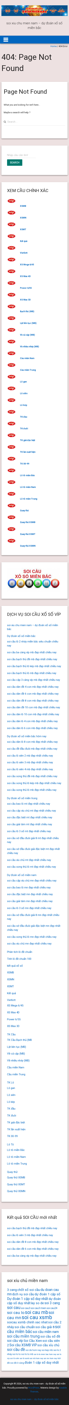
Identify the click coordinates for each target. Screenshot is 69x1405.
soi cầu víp (15, 1341)
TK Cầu (11, 1034)
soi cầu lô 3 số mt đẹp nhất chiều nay (29, 831)
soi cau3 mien (38, 1308)
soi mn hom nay (50, 1358)
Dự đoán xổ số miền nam (21, 875)
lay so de (37, 1303)
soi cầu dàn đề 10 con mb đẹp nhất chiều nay (33, 707)
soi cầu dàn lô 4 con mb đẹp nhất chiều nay (32, 721)
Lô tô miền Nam (28, 487)
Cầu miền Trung (28, 370)
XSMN (23, 218)
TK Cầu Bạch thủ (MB (19, 1040)
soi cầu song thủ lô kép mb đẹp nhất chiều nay (34, 783)
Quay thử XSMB (27, 522)
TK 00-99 (24, 463)
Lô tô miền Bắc (27, 475)
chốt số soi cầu (28, 1290)
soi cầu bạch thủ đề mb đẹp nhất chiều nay (32, 659)
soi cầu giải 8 (44, 1327)
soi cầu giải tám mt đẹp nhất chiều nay (29, 824)
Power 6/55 (26, 288)
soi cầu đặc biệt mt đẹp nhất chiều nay (29, 817)
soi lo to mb (27, 1354)
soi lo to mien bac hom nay (45, 1354)
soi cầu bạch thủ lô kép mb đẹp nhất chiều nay (34, 666)
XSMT (23, 229)
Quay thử (24, 510)
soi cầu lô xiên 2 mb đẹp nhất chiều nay (30, 755)
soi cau (14, 1307)
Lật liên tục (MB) (28, 323)
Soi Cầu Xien (33, 1341)
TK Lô (10, 1082)
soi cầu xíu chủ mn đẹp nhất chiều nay (29, 943)
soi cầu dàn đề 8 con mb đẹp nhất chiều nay (33, 700)
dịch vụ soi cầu (23, 1294)
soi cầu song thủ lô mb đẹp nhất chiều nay (31, 789)
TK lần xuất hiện (27, 452)
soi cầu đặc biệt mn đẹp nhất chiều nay (30, 894)
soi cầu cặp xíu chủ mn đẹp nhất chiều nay (31, 880)
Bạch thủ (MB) (27, 311)
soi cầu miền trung (23, 1336)
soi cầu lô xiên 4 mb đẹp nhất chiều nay (30, 769)
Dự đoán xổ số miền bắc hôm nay (26, 736)
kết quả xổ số (15, 965)
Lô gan (23, 381)
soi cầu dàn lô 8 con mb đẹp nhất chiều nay (32, 741)
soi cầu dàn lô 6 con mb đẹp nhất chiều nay (32, 728)
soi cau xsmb (37, 1317)
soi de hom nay (33, 1350)
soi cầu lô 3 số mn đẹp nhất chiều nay (29, 908)
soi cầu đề (16, 1349)
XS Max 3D (25, 299)
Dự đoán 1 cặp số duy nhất (27, 1299)
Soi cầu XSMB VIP (23, 1345)
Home (53, 46)
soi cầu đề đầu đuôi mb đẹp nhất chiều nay (32, 748)
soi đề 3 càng (17, 1363)
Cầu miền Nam (27, 358)
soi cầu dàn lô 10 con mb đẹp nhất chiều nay (33, 714)
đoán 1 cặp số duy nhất (42, 1363)
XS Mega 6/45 (27, 264)
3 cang (12, 1290)
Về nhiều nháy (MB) (29, 346)
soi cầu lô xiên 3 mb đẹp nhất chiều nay (30, 762)
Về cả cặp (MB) (27, 335)
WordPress (33, 1387)
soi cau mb (36, 1312)
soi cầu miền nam (46, 1332)
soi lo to (16, 1354)
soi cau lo (15, 1312)
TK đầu (23, 417)
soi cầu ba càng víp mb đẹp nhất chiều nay (31, 652)
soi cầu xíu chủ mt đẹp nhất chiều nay (29, 860)
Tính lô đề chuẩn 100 (19, 958)
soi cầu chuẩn (25, 1327)
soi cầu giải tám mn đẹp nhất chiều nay (30, 901)
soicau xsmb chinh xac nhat (27, 1322)
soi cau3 (25, 1308)
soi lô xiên (14, 1358)
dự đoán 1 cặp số (47, 1294)
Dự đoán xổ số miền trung (22, 798)
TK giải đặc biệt (27, 440)
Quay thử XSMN (28, 546)
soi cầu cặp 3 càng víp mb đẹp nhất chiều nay (33, 679)
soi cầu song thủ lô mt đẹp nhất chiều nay (31, 866)
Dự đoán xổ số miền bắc (21, 636)
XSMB (23, 206)
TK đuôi (24, 428)
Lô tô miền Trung (28, 499)
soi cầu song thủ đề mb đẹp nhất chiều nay (32, 776)
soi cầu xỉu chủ (48, 1345)
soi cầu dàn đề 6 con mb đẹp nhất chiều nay (33, 693)
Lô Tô (10, 1144)
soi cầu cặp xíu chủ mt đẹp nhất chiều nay (31, 810)
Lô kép (23, 405)
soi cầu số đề (50, 1336)
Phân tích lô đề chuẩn (19, 952)
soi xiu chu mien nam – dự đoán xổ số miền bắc (34, 1399)
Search (14, 162)
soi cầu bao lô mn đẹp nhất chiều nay (29, 887)
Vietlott (23, 253)
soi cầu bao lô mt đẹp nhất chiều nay (28, 803)
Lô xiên (23, 393)
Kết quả (23, 241)
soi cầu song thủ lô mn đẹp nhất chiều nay (31, 936)
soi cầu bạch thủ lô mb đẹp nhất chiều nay (31, 673)
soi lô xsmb (24, 1358)
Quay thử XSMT (27, 534)
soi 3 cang (52, 1303)
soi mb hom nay (36, 1358)
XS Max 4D (25, 276)
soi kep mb (47, 1350)
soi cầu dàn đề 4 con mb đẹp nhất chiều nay (33, 686)
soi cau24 (52, 1308)
